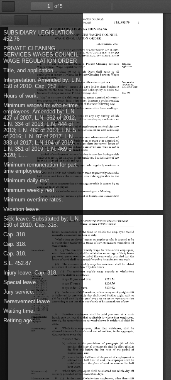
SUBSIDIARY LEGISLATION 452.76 (38, 35)
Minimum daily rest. (27, 180)
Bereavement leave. (27, 301)
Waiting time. (19, 311)
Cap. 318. (15, 234)
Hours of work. (20, 96)
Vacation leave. (21, 209)
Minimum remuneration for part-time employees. (40, 168)
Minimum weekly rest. (29, 190)
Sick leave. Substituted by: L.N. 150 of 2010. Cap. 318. (41, 222)
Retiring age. (18, 320)
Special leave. (20, 282)
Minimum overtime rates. (33, 199)
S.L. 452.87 (17, 263)
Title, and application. (29, 70)
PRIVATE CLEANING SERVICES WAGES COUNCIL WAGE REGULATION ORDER (40, 54)
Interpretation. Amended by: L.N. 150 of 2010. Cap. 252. (42, 83)
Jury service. (18, 292)
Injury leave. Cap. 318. (30, 273)
